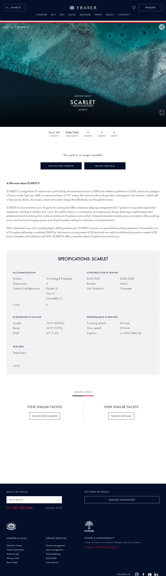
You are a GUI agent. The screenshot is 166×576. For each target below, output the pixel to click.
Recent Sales (12, 562)
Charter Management (55, 545)
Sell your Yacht (12, 558)
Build (72, 15)
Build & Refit (51, 558)
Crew (98, 15)
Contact (124, 15)
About (110, 15)
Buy (53, 15)
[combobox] (34, 499)
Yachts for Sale (12, 554)
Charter (41, 15)
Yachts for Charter (14, 545)
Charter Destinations (15, 550)
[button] (150, 7)
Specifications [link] (83, 105)
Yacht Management (54, 550)
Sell (62, 15)
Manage (85, 15)
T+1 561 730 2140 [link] (19, 508)
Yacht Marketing (53, 554)
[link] (15, 7)
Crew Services (52, 562)
